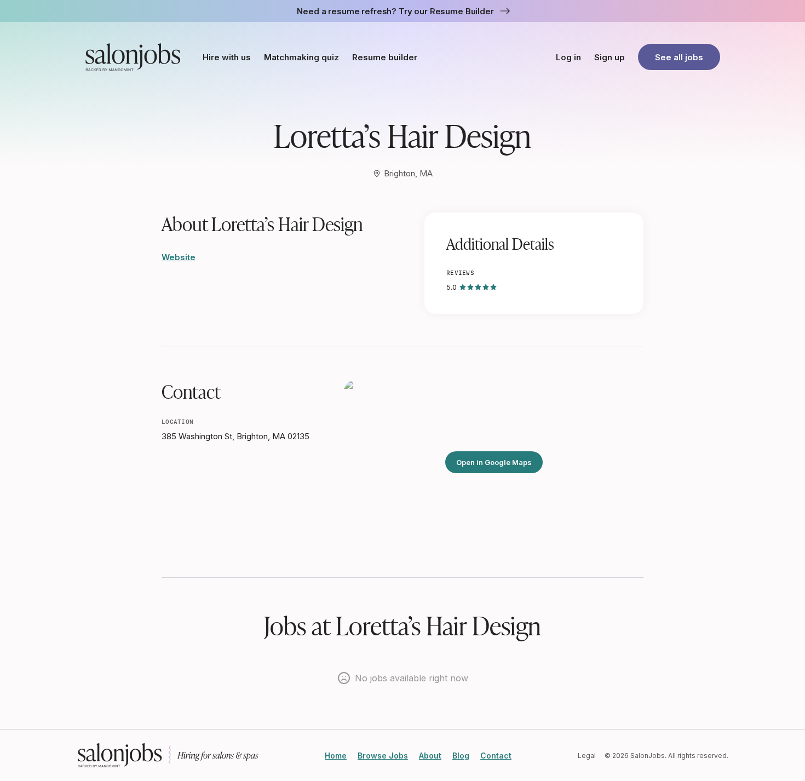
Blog (460, 755)
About (430, 755)
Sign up (609, 57)
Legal (587, 755)
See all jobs (679, 57)
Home (336, 755)
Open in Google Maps (494, 462)
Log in (568, 57)
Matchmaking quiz (301, 57)
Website (179, 257)
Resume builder (384, 57)
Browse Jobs (383, 755)
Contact (495, 755)
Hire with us (227, 57)
